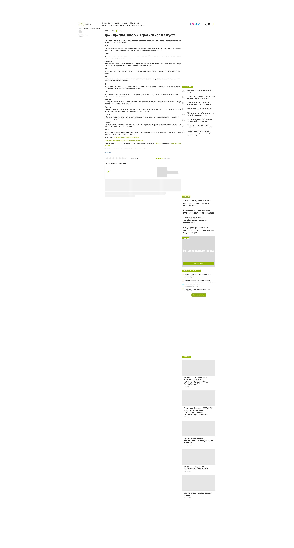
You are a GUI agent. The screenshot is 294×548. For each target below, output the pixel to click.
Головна (107, 23)
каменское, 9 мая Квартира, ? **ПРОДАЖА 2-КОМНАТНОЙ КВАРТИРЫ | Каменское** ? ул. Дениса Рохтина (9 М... (196, 381)
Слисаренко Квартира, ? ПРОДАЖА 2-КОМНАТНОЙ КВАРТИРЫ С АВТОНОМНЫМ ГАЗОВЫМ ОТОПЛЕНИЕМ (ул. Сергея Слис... (198, 411)
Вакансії (104, 25)
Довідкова (134, 25)
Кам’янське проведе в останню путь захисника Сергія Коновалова (198, 211)
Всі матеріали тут (198, 263)
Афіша (126, 23)
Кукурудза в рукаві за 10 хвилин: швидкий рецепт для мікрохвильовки (200, 126)
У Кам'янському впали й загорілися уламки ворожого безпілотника (196, 220)
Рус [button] (205, 24)
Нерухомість (141, 25)
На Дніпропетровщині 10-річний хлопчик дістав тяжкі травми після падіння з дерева (198, 230)
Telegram (158, 143)
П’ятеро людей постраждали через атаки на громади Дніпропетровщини (201, 97)
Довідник (135, 23)
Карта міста (122, 25)
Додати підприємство (198, 295)
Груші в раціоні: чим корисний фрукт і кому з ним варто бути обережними (199, 103)
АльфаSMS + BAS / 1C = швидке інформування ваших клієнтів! (196, 468)
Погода (128, 25)
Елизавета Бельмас (83, 35)
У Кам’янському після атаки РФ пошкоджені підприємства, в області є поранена (197, 203)
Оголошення (116, 25)
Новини (117, 23)
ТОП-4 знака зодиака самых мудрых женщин (126, 137)
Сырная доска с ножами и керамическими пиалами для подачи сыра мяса (198, 440)
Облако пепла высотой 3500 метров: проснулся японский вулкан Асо (124, 140)
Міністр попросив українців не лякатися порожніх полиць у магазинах (200, 114)
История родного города (198, 251)
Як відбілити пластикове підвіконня (199, 108)
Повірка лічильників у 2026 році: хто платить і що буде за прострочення (199, 120)
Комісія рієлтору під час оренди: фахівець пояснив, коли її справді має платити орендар (200, 133)
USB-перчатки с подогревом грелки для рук (198, 494)
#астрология (108, 152)
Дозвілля (109, 25)
